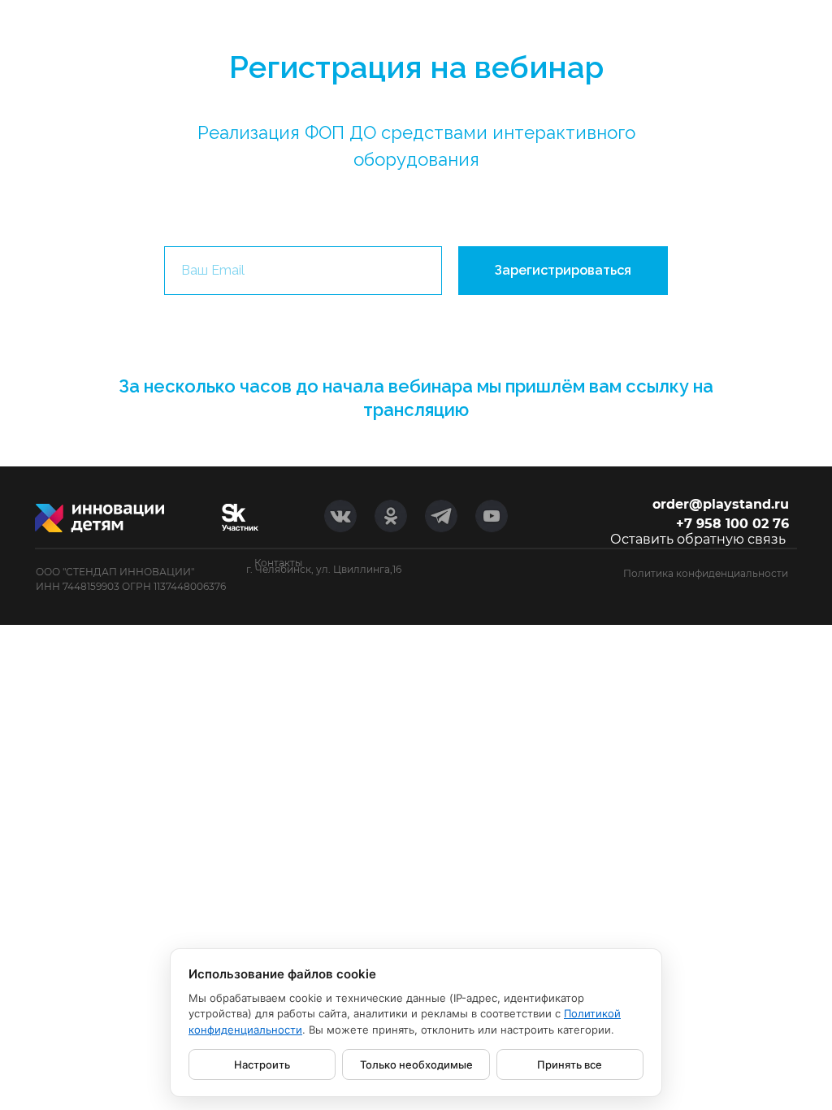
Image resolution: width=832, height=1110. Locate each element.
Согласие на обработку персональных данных (670, 586)
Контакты (278, 563)
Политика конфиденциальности (705, 573)
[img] (240, 517)
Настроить (262, 1064)
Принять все (569, 1064)
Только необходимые (416, 1064)
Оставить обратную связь (698, 539)
